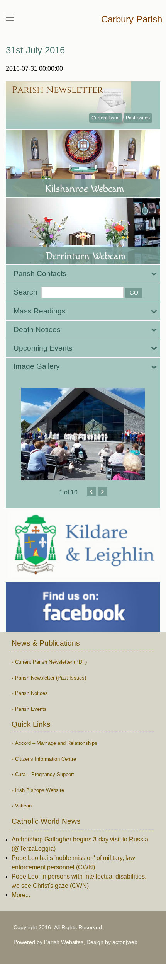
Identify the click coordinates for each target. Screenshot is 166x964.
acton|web (124, 942)
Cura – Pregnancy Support (44, 774)
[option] (83, 434)
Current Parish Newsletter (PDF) (51, 661)
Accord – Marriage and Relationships (56, 743)
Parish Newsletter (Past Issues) (50, 677)
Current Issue (105, 118)
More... (21, 895)
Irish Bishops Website (39, 790)
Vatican (23, 805)
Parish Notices (31, 693)
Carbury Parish (131, 19)
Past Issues (138, 118)
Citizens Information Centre (45, 758)
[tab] (83, 274)
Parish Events (31, 709)
